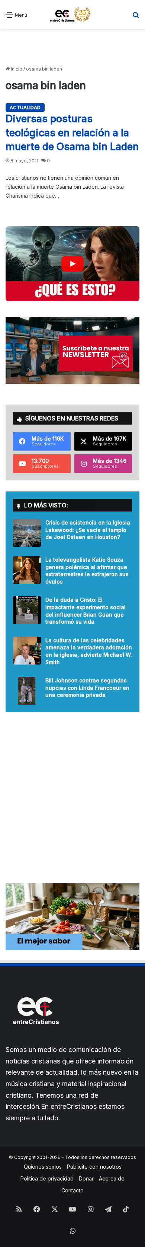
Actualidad (25, 107)
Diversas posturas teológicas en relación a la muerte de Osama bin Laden (72, 133)
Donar (86, 1178)
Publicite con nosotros (94, 1166)
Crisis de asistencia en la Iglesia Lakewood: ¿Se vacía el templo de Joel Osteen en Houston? (87, 529)
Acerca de (112, 1178)
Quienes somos (43, 1166)
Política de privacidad (47, 1178)
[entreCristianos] (35, 1040)
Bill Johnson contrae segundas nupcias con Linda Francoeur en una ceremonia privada (87, 687)
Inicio (16, 69)
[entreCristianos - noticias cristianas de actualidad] (72, 14)
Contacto (72, 1190)
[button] (72, 264)
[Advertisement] (72, 47)
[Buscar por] (135, 17)
